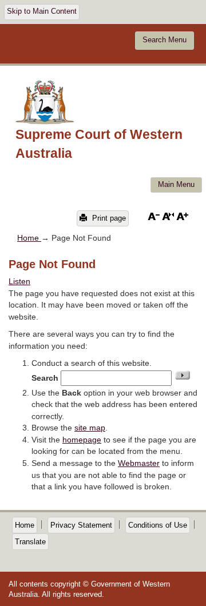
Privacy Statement (81, 525)
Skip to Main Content (42, 11)
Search (44, 377)
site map (89, 427)
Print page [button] (108, 218)
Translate (30, 541)
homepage (81, 439)
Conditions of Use (157, 525)
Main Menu (176, 184)
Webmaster (139, 463)
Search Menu (164, 40)
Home (29, 237)
